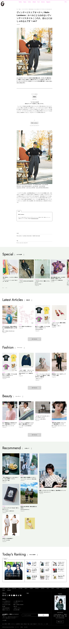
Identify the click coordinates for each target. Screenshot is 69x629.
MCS (47, 623)
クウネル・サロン (40, 623)
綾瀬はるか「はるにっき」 (6, 609)
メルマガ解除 (4, 620)
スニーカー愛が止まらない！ (6, 601)
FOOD (48, 588)
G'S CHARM (20, 588)
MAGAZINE (9, 590)
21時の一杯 (15, 606)
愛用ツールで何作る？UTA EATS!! (18, 604)
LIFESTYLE (42, 588)
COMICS (52, 588)
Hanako (22, 623)
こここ (45, 623)
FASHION (3, 588)
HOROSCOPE (64, 588)
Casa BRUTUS (18, 623)
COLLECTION (14, 588)
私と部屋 (3, 606)
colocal (31, 623)
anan (3, 623)
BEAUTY (26, 588)
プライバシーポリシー (13, 616)
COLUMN (57, 588)
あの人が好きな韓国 (16, 609)
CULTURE (31, 588)
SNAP (8, 588)
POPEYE (9, 623)
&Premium (25, 623)
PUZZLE (3, 590)
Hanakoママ (35, 623)
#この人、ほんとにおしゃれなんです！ (22, 242)
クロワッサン (13, 623)
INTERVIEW (37, 588)
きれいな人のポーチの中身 (6, 604)
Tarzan (28, 623)
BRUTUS (6, 623)
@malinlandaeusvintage (34, 218)
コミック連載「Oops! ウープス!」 (18, 601)
